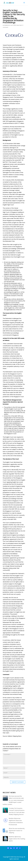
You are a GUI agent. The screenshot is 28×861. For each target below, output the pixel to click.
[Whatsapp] (19, 848)
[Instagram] (14, 848)
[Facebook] (8, 848)
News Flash (19, 25)
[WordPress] (16, 848)
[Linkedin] (11, 848)
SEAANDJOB (7, 25)
